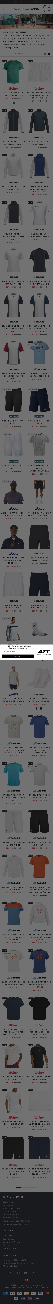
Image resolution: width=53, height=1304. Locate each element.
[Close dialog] (51, 646)
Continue (17, 656)
